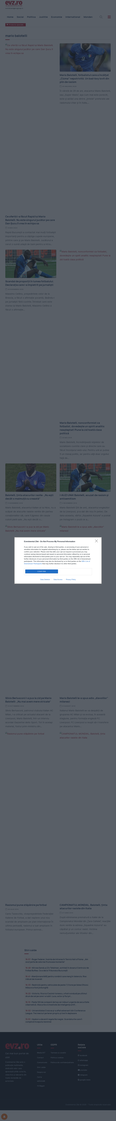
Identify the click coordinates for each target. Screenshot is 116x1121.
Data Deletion (45, 579)
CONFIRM (41, 571)
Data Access (58, 579)
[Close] (97, 542)
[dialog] (58, 560)
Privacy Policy (71, 579)
